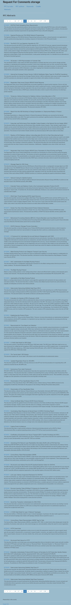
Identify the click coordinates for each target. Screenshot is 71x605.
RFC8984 (6, 61)
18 (22, 21)
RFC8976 (6, 164)
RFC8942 (6, 528)
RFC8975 (6, 178)
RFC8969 (6, 236)
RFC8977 (6, 150)
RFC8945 (6, 502)
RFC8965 (6, 278)
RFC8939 (6, 567)
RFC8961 (6, 325)
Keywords (30, 6)
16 (15, 21)
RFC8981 (6, 96)
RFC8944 (6, 512)
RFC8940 (6, 552)
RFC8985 (6, 43)
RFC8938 (6, 579)
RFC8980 (6, 111)
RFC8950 (6, 443)
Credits (38, 6)
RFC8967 (6, 262)
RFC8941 (6, 540)
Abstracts (7, 9)
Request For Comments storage (21, 2)
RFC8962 (6, 315)
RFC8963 (6, 298)
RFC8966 (6, 270)
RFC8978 (6, 135)
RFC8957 (6, 369)
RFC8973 (6, 196)
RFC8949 (6, 455)
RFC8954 (6, 401)
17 (18, 21)
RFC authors (20, 6)
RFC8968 (6, 252)
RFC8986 (6, 35)
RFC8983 (6, 74)
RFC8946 (6, 488)
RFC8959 (6, 354)
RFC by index (8, 6)
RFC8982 (6, 82)
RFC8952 (6, 426)
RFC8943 (6, 520)
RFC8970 (6, 226)
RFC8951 (6, 435)
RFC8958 (6, 361)
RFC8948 (6, 465)
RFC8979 (6, 123)
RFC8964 (6, 288)
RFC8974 (6, 186)
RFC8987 (6, 25)
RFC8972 (6, 208)
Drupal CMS (6, 604)
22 (35, 21)
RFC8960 (6, 343)
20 (28, 21)
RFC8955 (6, 389)
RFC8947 (6, 475)
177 (41, 21)
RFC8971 (6, 218)
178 (45, 21)
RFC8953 (6, 411)
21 (31, 21)
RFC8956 (6, 381)
